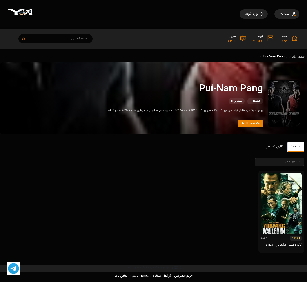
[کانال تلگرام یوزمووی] (13, 268)
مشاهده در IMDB (251, 123)
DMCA (146, 276)
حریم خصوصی (183, 276)
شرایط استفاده (162, 276)
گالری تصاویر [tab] (275, 146)
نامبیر (135, 276)
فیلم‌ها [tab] (295, 146)
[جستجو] (26, 38)
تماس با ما (121, 276)
